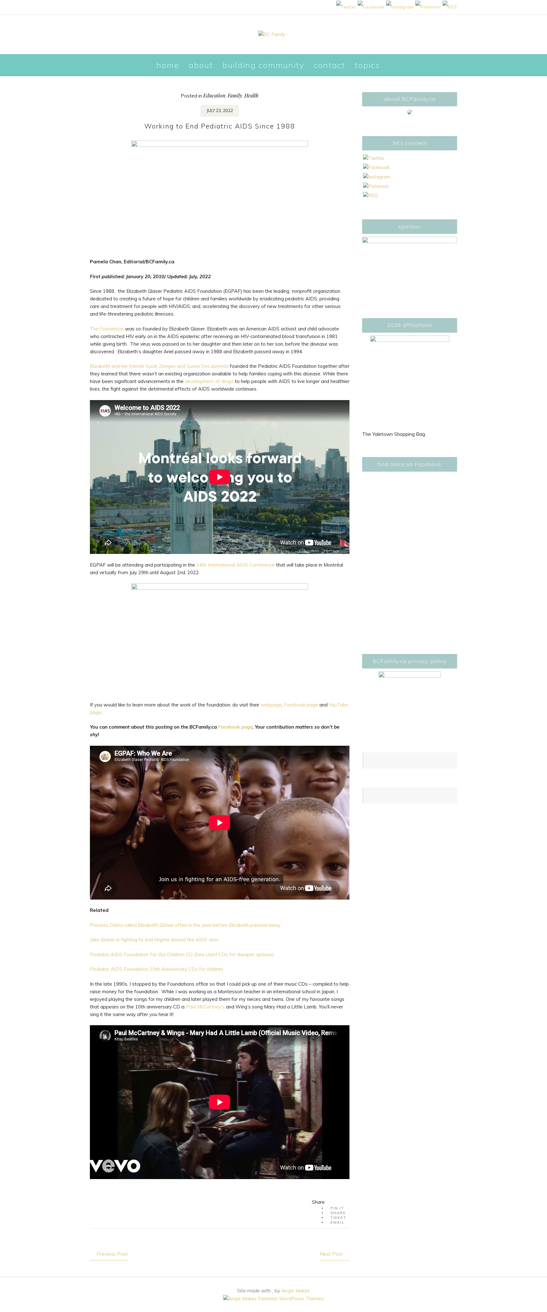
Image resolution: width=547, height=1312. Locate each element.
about (201, 65)
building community (263, 65)
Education (214, 95)
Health (251, 95)
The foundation (107, 329)
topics (367, 65)
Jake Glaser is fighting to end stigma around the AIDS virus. (155, 940)
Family (235, 95)
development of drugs (210, 381)
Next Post (331, 1254)
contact (329, 65)
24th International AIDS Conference (235, 565)
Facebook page (301, 705)
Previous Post (112, 1254)
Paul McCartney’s (206, 1007)
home (167, 65)
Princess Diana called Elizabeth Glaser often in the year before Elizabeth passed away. (185, 925)
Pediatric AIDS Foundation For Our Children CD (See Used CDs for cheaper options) (182, 954)
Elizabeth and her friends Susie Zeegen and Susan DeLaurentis (159, 366)
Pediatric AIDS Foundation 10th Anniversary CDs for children (156, 969)
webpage (271, 705)
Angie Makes (295, 1291)
